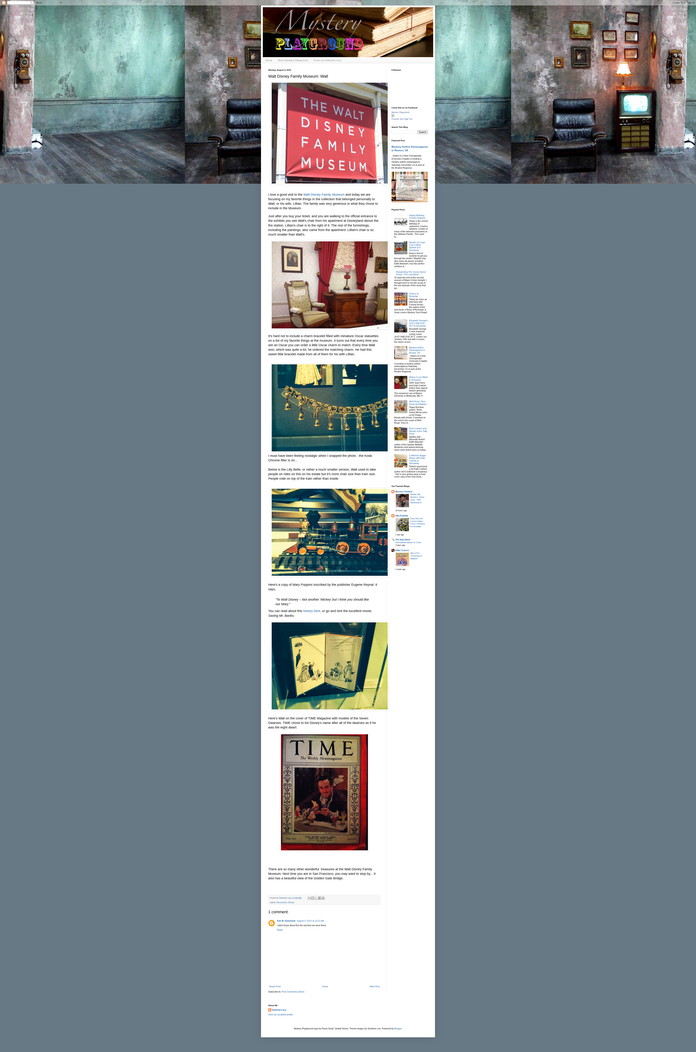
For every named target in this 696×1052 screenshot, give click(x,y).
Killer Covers (402, 550)
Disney (291, 902)
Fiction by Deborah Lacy (327, 60)
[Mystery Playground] (393, 116)
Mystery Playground (400, 112)
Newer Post (275, 986)
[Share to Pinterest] (323, 898)
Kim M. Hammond (286, 921)
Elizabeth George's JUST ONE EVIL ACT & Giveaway (418, 323)
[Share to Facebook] (320, 898)
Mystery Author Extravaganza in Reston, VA (417, 350)
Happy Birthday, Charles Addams (417, 216)
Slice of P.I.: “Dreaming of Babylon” (416, 556)
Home (268, 60)
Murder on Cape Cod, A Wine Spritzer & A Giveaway (417, 246)
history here (311, 611)
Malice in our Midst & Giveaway (418, 378)
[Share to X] (316, 898)
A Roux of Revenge (414, 295)
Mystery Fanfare (403, 491)
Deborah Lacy (279, 1010)
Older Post (374, 986)
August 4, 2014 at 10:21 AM (310, 921)
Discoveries (282, 902)
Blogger (398, 1028)
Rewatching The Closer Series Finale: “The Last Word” (411, 273)
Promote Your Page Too (402, 119)
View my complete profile (280, 1014)
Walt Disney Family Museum (324, 194)
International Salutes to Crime (408, 542)
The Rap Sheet (402, 539)
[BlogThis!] (313, 898)
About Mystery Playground (293, 60)
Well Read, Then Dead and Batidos (418, 402)
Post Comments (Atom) (293, 992)
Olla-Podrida (401, 515)
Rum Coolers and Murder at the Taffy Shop (418, 431)
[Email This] (309, 898)
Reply (280, 930)
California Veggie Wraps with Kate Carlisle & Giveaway (417, 459)
